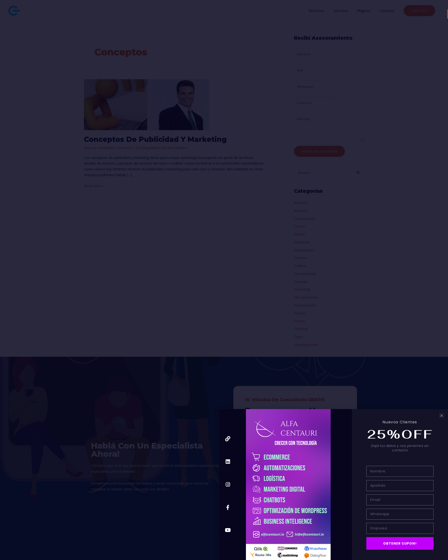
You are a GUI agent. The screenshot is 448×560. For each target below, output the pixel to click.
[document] (224, 280)
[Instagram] (228, 484)
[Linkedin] (228, 462)
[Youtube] (228, 530)
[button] (441, 415)
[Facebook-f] (228, 507)
